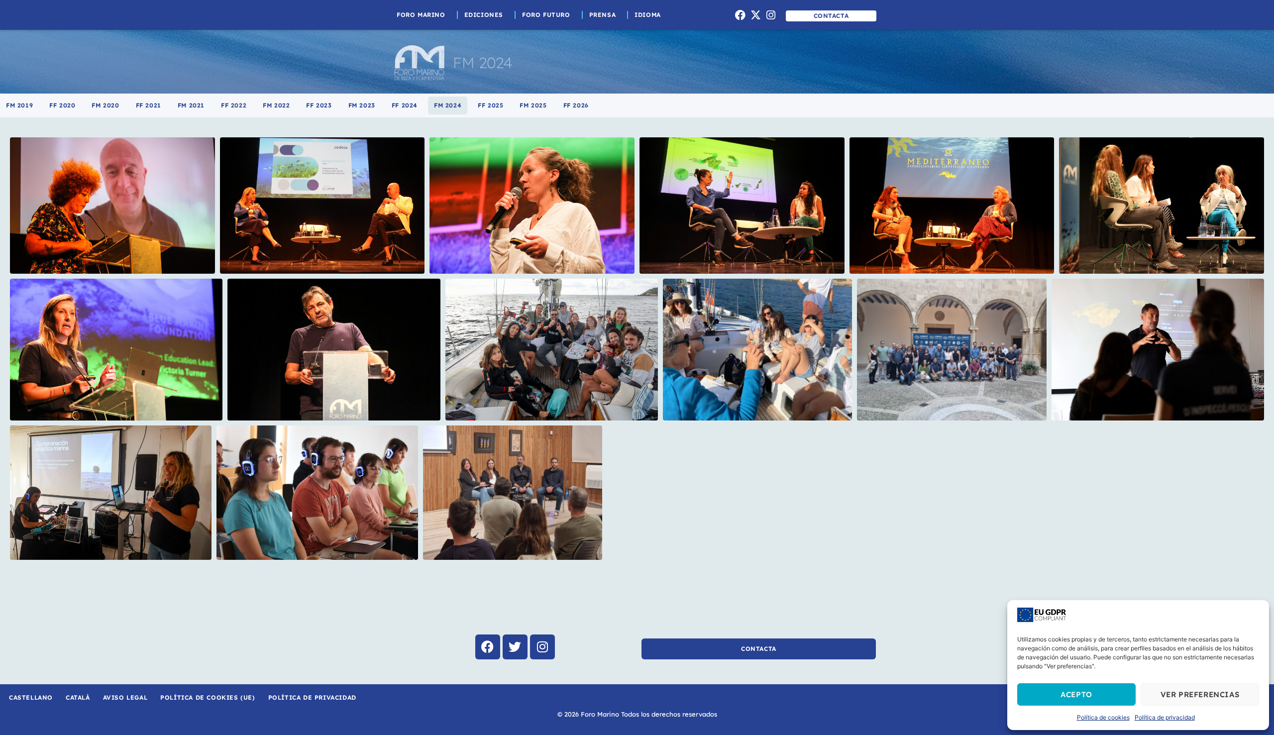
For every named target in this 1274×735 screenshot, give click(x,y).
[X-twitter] (755, 14)
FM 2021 (191, 105)
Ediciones (483, 14)
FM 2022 (276, 105)
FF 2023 (318, 105)
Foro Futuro (546, 14)
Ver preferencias (1200, 694)
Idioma (648, 14)
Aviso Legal (125, 697)
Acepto (1076, 694)
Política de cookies (1103, 717)
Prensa (602, 14)
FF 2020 (62, 105)
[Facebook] (740, 14)
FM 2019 (19, 105)
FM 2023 (361, 105)
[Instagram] (770, 14)
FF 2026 (576, 105)
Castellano (31, 697)
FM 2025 (533, 105)
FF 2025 (490, 105)
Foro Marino (421, 14)
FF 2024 (405, 105)
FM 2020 (105, 105)
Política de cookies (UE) (207, 697)
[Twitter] (515, 646)
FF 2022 (233, 105)
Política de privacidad (1165, 717)
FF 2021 (148, 105)
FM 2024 (447, 105)
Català (78, 697)
